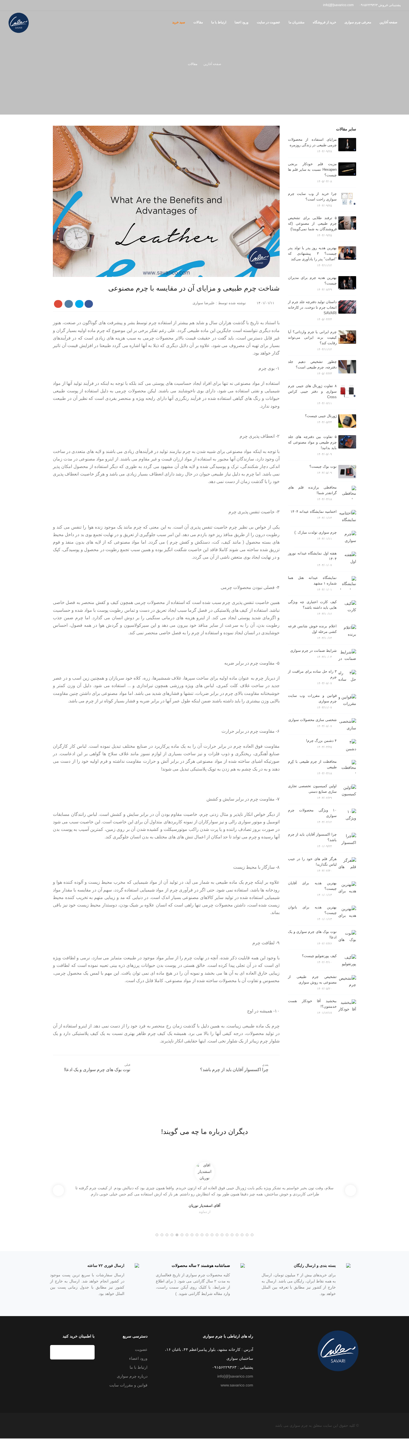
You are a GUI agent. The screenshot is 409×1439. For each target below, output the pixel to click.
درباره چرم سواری (132, 1376)
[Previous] (58, 1190)
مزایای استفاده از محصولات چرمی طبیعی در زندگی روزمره (312, 142)
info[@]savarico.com (235, 1376)
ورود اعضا (241, 22)
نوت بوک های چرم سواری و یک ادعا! (312, 934)
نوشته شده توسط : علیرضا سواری (220, 303)
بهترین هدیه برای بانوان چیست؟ (312, 910)
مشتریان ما (296, 22)
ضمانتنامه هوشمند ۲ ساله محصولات (201, 1265)
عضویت (141, 1349)
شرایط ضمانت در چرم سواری (313, 650)
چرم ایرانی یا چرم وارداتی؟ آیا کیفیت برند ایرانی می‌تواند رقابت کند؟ (312, 337)
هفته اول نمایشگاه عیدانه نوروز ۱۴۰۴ (312, 556)
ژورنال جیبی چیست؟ (321, 416)
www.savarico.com (237, 1385)
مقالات (198, 22)
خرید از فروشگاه (324, 22)
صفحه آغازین (388, 22)
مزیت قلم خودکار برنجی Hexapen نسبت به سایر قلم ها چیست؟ (312, 169)
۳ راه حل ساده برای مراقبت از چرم (312, 674)
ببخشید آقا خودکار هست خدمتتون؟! (312, 1004)
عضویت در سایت (268, 22)
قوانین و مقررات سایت (128, 1385)
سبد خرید (178, 22)
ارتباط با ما (218, 22)
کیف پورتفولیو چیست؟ (319, 956)
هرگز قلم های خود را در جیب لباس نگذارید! (312, 861)
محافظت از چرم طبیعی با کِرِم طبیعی (312, 764)
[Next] (350, 1190)
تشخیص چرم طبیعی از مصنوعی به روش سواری (312, 979)
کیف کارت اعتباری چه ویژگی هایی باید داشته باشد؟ (312, 605)
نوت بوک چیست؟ (323, 466)
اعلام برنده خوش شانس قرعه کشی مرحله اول (312, 629)
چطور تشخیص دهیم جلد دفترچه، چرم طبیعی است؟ (312, 364)
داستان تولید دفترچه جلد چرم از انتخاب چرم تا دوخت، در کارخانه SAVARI (312, 307)
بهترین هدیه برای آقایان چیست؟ (312, 886)
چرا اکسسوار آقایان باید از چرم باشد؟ (312, 837)
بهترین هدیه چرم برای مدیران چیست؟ (312, 280)
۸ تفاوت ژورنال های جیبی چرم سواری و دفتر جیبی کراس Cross (312, 391)
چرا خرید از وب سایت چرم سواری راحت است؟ (312, 196)
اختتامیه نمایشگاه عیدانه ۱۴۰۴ (313, 511)
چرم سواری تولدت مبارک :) (315, 532)
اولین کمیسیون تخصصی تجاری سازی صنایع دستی (312, 789)
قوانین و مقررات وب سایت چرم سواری (312, 698)
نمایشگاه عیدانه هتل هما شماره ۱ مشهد (312, 580)
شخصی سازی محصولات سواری (312, 720)
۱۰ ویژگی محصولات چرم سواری (312, 813)
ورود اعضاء (138, 1358)
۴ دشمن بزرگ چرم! (321, 741)
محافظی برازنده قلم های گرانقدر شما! (312, 490)
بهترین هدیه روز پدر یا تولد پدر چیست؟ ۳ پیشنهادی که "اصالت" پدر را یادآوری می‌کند (312, 253)
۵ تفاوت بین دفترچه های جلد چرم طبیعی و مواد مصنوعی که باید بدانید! (312, 442)
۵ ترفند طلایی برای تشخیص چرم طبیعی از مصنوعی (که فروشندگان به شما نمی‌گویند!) (312, 223)
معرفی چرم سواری (357, 22)
